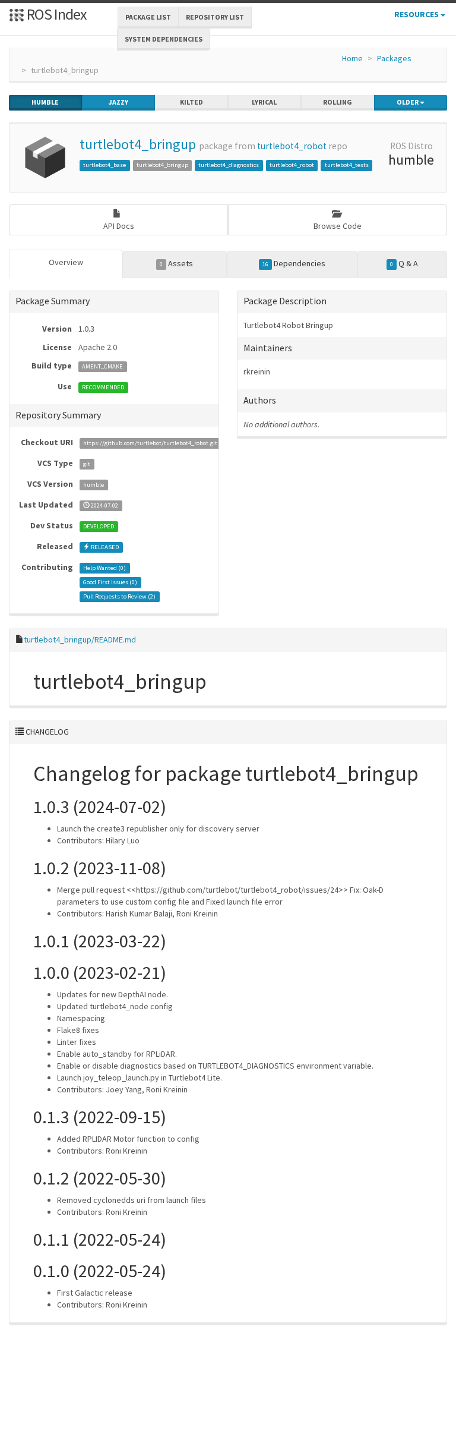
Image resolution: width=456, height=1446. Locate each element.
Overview (66, 262)
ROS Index (55, 14)
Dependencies (293, 263)
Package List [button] (148, 16)
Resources (417, 14)
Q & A (404, 263)
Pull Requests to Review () (119, 596)
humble (45, 101)
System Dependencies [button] (163, 38)
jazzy (118, 101)
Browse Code (338, 225)
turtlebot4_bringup (138, 144)
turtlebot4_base (104, 165)
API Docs (118, 225)
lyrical (264, 101)
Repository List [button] (215, 16)
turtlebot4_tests (347, 165)
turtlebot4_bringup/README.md (80, 639)
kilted (191, 101)
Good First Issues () (110, 582)
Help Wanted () (104, 568)
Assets (176, 263)
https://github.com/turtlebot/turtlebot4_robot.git (150, 443)
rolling (337, 101)
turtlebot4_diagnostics (228, 165)
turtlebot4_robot (292, 146)
